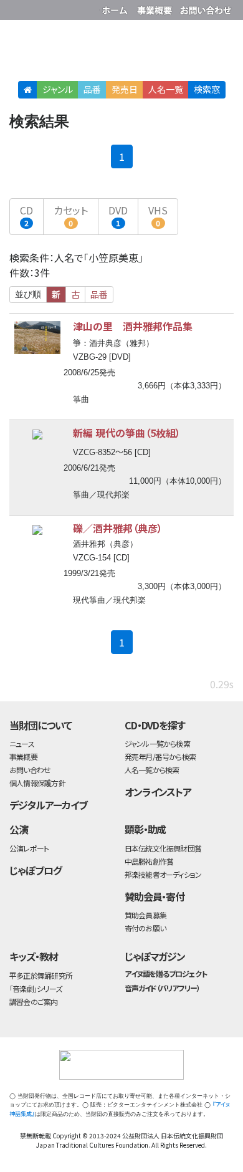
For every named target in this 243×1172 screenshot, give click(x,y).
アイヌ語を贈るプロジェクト (166, 973)
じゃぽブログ (35, 870)
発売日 (125, 89)
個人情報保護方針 (37, 782)
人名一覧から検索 (152, 769)
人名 (165, 89)
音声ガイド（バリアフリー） (162, 987)
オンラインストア (158, 791)
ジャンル (57, 89)
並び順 (28, 294)
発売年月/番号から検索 (160, 756)
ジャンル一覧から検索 (157, 743)
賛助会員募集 (145, 915)
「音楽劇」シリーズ (35, 988)
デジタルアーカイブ (48, 804)
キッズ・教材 (33, 956)
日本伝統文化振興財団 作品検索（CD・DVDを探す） (121, 52)
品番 (92, 89)
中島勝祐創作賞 (149, 861)
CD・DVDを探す (155, 725)
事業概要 (156, 8)
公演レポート (29, 848)
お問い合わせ (206, 8)
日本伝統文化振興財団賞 (163, 848)
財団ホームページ (116, 8)
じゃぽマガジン (155, 956)
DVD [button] (118, 215)
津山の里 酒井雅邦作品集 (133, 326)
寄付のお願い (145, 928)
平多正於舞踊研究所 (40, 975)
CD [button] (26, 215)
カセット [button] (71, 215)
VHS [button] (158, 215)
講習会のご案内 (33, 1001)
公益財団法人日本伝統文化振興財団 (16, 8)
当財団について (40, 725)
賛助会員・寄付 (155, 896)
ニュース (21, 743)
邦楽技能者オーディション (163, 874)
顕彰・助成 (145, 829)
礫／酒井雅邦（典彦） (118, 528)
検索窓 (207, 89)
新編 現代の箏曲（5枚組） (127, 432)
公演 (18, 829)
